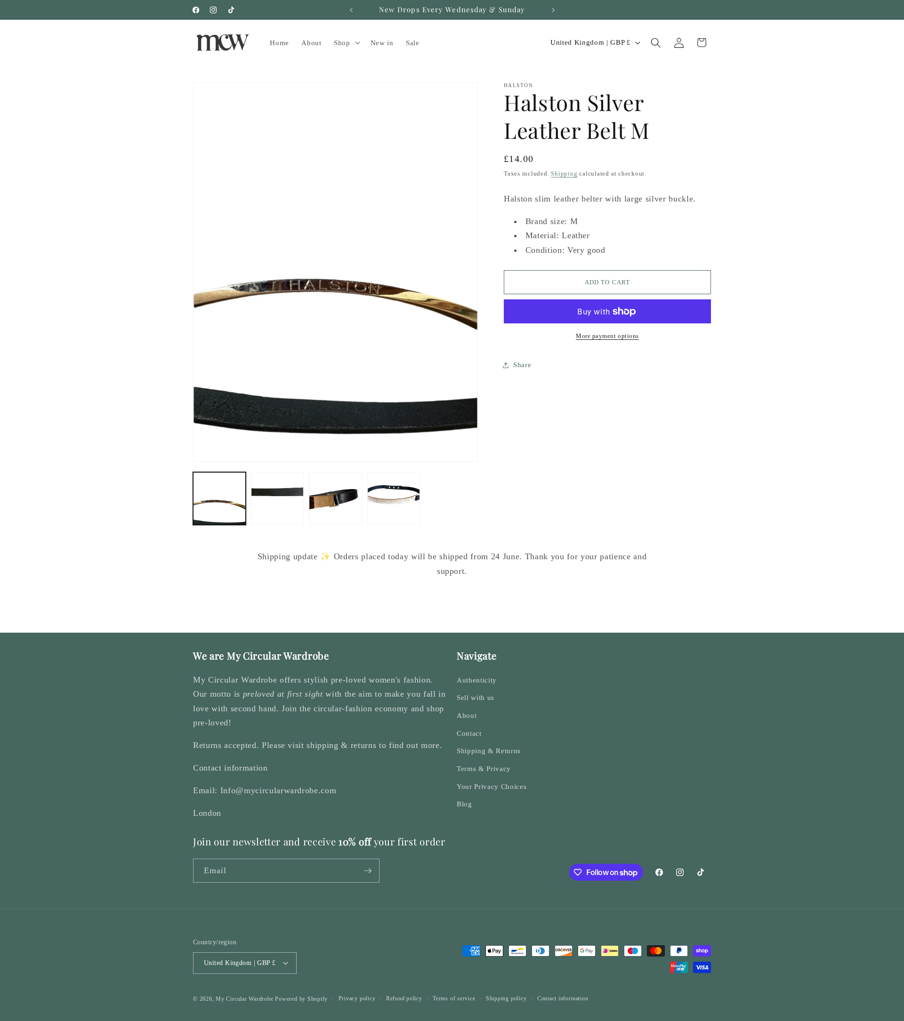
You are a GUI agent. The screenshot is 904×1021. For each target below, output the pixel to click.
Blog (464, 804)
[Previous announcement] (351, 10)
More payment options (607, 336)
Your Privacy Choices (491, 786)
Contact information (563, 998)
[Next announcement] (553, 10)
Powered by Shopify (301, 999)
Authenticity (477, 680)
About (466, 715)
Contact (469, 733)
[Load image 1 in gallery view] (219, 498)
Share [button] (522, 365)
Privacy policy (357, 998)
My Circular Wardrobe (244, 999)
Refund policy (404, 998)
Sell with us (475, 697)
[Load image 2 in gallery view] (277, 498)
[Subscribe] (367, 871)
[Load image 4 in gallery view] (393, 498)
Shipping (564, 173)
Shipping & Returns (489, 751)
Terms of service (454, 998)
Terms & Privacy (484, 768)
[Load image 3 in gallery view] (335, 498)
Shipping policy (506, 998)
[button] (346, 43)
